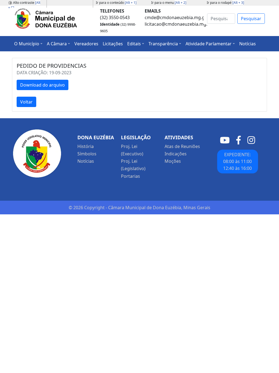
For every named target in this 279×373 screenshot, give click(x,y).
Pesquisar (251, 19)
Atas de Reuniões (182, 146)
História (85, 146)
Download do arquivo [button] (42, 85)
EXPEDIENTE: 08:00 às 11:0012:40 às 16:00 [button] (237, 161)
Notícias (85, 161)
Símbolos (86, 154)
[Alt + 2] (180, 2)
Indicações (176, 154)
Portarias (130, 176)
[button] (28, 43)
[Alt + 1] (131, 2)
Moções (173, 161)
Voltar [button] (26, 102)
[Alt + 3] (238, 2)
